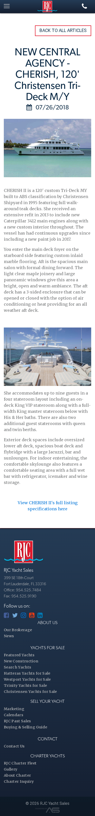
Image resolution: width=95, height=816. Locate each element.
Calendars (13, 715)
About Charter (17, 775)
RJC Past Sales (17, 721)
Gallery (10, 769)
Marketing (14, 709)
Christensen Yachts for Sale (30, 691)
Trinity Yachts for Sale (25, 685)
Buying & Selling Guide (25, 727)
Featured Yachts (19, 655)
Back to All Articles (63, 30)
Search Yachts (17, 667)
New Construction (21, 661)
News (9, 636)
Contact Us (14, 746)
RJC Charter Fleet (20, 763)
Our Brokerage (18, 630)
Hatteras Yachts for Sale (27, 673)
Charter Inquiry (19, 781)
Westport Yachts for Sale (27, 679)
